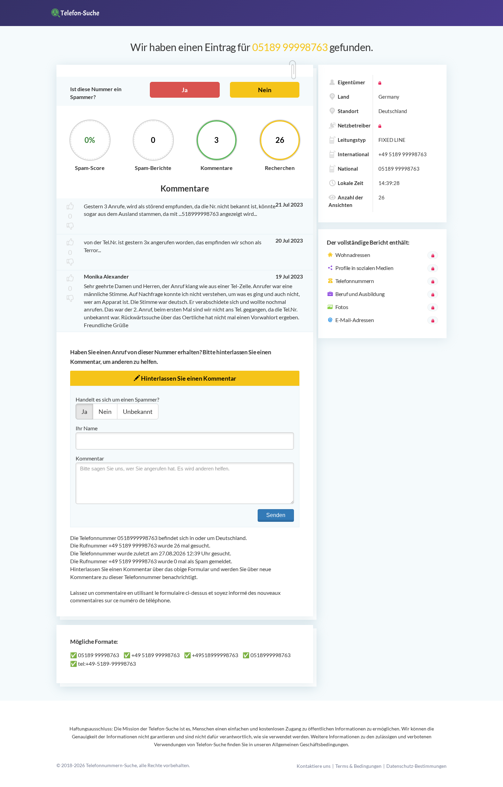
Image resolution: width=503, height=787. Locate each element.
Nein (264, 90)
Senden (275, 515)
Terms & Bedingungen (358, 766)
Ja (185, 90)
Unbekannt (138, 411)
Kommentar (90, 458)
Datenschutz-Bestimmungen (416, 766)
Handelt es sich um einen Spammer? (117, 399)
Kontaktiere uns (314, 766)
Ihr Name (87, 428)
